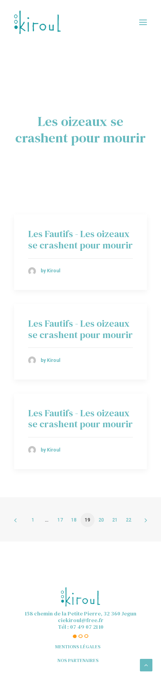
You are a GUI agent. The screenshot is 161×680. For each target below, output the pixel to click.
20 (101, 520)
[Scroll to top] (146, 664)
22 (128, 520)
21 (115, 520)
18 (74, 520)
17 (60, 520)
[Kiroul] (37, 22)
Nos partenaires (77, 660)
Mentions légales (77, 647)
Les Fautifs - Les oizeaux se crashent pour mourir (80, 239)
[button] (143, 22)
